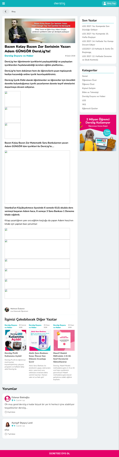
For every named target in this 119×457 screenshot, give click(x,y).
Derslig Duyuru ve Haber (19, 55)
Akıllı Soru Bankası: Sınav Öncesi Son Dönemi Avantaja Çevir (38, 357)
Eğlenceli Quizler (90, 108)
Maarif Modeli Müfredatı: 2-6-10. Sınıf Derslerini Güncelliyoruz (62, 357)
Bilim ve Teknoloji (90, 92)
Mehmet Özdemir (17, 309)
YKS (84, 104)
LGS (84, 100)
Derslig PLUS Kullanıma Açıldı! (13, 354)
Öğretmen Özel (89, 80)
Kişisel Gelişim (88, 88)
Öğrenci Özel (88, 84)
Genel (85, 76)
